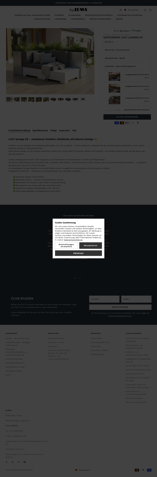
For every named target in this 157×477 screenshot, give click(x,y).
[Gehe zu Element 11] (83, 99)
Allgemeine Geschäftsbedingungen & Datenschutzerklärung (16, 352)
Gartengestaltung (42, 19)
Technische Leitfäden (99, 350)
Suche (8, 375)
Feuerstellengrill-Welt (100, 342)
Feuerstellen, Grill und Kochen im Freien (32, 15)
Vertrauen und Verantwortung (138, 370)
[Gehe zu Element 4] (31, 99)
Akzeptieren (90, 246)
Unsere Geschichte (56, 338)
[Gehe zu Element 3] (24, 99)
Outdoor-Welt (96, 338)
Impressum (52, 346)
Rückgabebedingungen (15, 363)
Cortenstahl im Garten (135, 374)
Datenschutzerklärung (73, 240)
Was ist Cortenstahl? (134, 398)
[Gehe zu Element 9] (68, 99)
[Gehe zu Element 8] (61, 99)
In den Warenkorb (127, 117)
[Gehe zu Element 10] (75, 99)
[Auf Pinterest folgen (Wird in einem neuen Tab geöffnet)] (18, 462)
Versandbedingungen (14, 359)
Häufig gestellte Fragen (15, 367)
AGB (143, 313)
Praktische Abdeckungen (100, 19)
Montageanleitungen (14, 371)
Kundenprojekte (97, 354)
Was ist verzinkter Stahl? (136, 402)
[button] (132, 10)
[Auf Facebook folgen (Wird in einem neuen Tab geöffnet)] (7, 462)
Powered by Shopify (26, 470)
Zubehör (119, 19)
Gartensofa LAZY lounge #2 (120, 35)
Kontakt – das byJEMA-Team (17, 338)
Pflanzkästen (75, 15)
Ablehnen (78, 253)
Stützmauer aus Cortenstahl (130, 15)
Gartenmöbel (61, 19)
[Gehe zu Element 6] (46, 99)
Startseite (106, 35)
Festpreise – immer (56, 342)
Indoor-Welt (95, 346)
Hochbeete (59, 15)
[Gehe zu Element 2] (16, 99)
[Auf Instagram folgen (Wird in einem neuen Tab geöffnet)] (12, 462)
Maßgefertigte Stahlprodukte (99, 15)
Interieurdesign (78, 19)
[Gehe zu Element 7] (53, 99)
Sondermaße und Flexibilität (137, 366)
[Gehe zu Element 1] (9, 99)
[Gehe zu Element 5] (39, 99)
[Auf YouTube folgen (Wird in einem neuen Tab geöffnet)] (24, 462)
